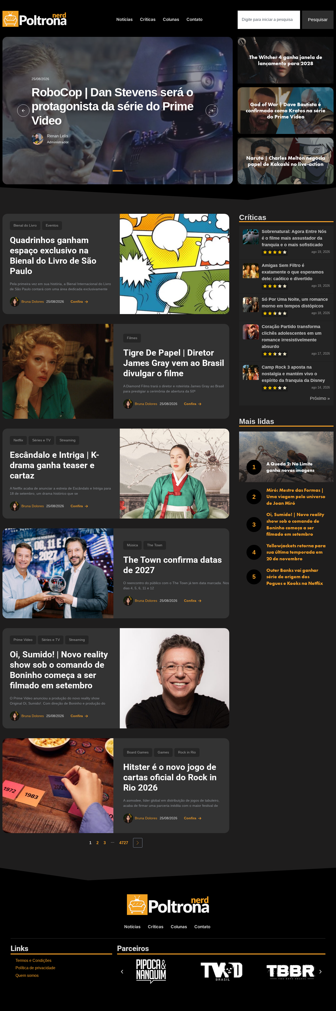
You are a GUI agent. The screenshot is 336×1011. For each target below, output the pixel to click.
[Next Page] (137, 843)
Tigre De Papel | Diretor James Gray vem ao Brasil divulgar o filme (173, 363)
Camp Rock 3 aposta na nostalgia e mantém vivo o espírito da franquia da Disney (293, 374)
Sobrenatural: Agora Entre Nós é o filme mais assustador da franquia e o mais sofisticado (294, 238)
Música (132, 545)
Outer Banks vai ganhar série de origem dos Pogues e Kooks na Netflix (294, 576)
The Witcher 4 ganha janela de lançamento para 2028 (285, 60)
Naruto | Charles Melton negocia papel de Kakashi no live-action (285, 161)
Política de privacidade (35, 968)
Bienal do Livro (25, 225)
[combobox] (269, 20)
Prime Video (23, 640)
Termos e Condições (33, 960)
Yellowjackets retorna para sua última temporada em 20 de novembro (296, 552)
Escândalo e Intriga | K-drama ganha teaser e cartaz (54, 465)
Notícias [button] (124, 19)
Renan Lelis (57, 136)
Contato (194, 19)
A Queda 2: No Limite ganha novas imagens (290, 467)
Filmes (132, 338)
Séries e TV (41, 440)
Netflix (18, 440)
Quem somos (27, 975)
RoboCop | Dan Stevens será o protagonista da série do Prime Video (112, 106)
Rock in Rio (187, 752)
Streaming (68, 440)
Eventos (52, 225)
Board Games (138, 752)
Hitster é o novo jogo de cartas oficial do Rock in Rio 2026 (170, 777)
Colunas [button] (171, 19)
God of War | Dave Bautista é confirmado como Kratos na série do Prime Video (285, 110)
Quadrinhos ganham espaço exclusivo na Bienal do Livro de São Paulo (53, 255)
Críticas (147, 19)
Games (163, 752)
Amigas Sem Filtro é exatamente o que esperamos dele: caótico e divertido (293, 272)
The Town (154, 545)
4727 (123, 843)
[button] (23, 110)
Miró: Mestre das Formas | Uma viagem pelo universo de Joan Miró (295, 496)
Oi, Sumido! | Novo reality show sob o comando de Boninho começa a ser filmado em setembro (59, 670)
